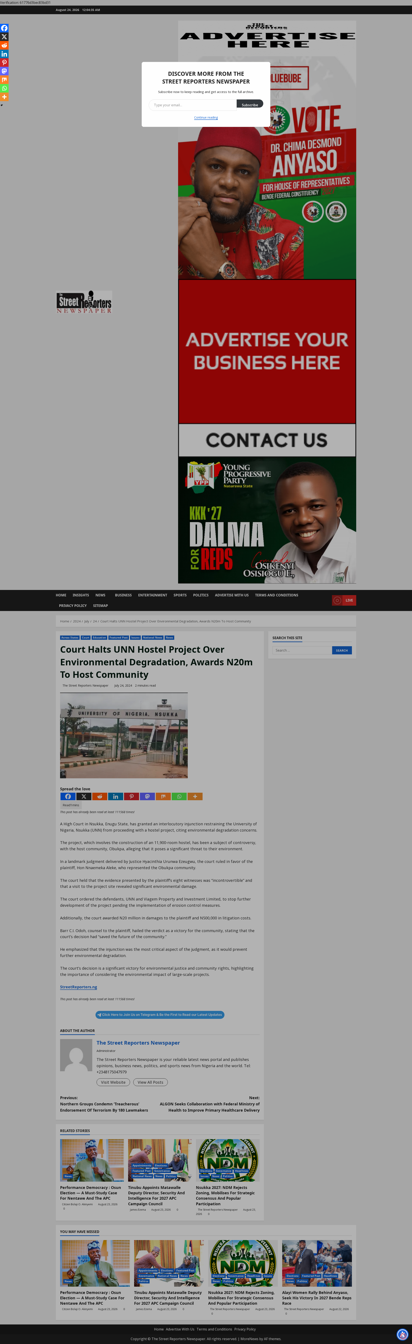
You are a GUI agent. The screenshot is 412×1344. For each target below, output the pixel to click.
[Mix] (4, 79)
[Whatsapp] (4, 88)
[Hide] (1, 105)
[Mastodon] (4, 71)
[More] (4, 97)
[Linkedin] (4, 54)
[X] (4, 36)
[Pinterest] (4, 62)
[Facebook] (4, 28)
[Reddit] (4, 45)
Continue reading (206, 117)
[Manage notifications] (403, 1336)
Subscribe (250, 105)
